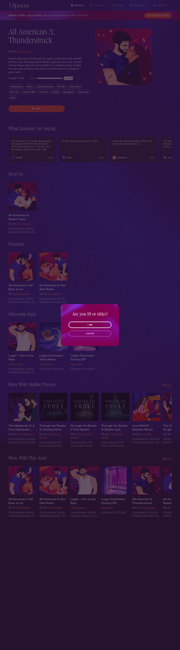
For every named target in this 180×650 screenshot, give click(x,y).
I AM (90, 325)
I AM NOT (90, 334)
